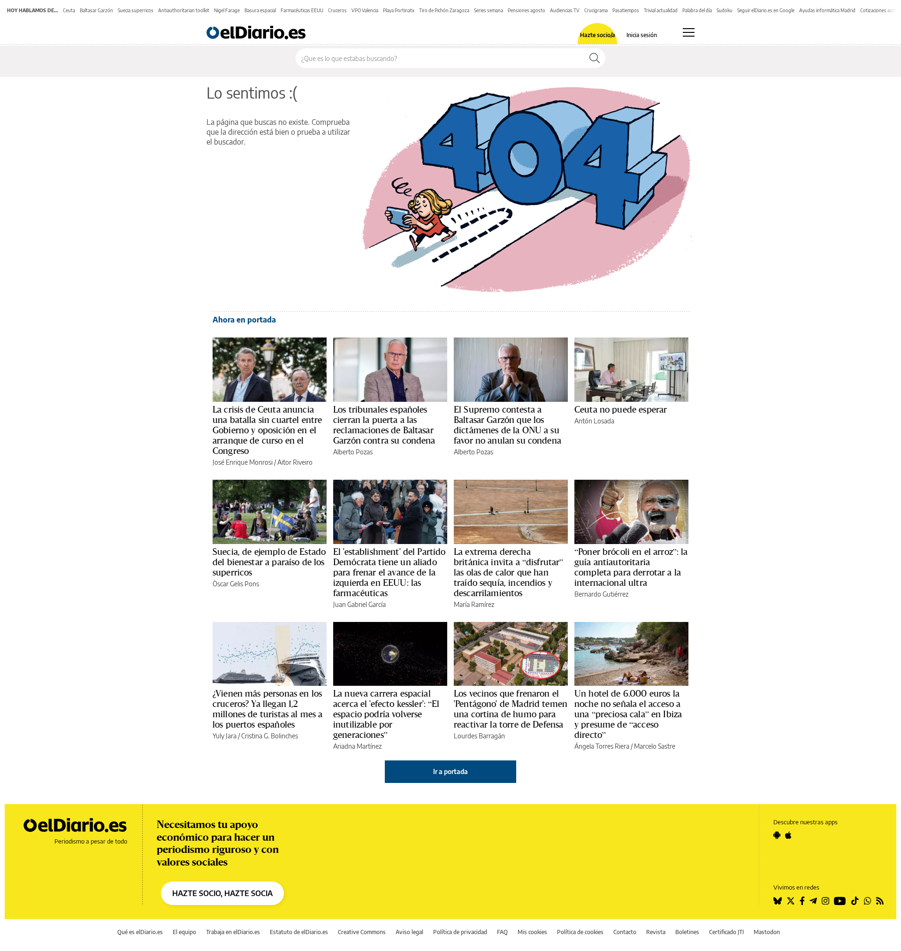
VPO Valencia (364, 10)
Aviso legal (409, 932)
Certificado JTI (726, 932)
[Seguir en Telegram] (813, 901)
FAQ (502, 932)
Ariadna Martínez (357, 746)
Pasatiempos (625, 10)
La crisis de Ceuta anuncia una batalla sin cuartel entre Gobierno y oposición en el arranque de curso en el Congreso (267, 430)
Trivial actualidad (661, 10)
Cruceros (337, 10)
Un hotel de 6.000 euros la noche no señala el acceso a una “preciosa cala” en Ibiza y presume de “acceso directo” (628, 714)
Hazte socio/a (597, 35)
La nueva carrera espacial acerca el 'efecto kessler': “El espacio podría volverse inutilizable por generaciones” (386, 714)
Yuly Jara (225, 736)
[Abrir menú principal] (689, 32)
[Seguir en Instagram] (825, 901)
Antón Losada (594, 421)
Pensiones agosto (526, 10)
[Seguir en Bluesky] (777, 901)
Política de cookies (580, 932)
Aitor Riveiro (295, 462)
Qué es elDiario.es (140, 932)
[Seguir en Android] (776, 835)
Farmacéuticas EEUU (302, 10)
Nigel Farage (227, 10)
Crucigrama (596, 10)
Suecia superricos (135, 10)
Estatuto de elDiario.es (299, 932)
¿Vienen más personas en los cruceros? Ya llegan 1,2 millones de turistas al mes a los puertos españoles (267, 709)
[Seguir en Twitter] (790, 901)
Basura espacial (260, 10)
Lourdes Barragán (479, 736)
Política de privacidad (460, 932)
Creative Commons (362, 932)
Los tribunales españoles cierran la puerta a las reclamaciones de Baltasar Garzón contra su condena (384, 425)
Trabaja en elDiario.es (233, 932)
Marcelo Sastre (654, 746)
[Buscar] (594, 58)
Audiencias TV (565, 10)
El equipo (184, 932)
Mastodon (767, 932)
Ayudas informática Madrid (827, 10)
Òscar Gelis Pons (236, 584)
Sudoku (725, 10)
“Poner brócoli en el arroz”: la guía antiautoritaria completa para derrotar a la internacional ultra (631, 567)
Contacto (624, 932)
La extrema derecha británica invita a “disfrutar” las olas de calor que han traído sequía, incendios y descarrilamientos (509, 572)
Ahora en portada (244, 319)
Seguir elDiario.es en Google (765, 10)
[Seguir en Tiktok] (855, 901)
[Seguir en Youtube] (840, 901)
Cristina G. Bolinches (269, 736)
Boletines (687, 932)
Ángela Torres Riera (601, 746)
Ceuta (69, 10)
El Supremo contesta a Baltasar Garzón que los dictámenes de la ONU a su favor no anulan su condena (507, 425)
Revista (655, 932)
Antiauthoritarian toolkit (183, 10)
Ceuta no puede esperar (620, 409)
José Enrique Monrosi (243, 462)
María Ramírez (474, 604)
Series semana (488, 10)
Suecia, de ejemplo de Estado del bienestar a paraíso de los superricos (269, 562)
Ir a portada (450, 771)
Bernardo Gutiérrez (601, 594)
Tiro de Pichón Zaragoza (444, 10)
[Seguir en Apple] (788, 835)
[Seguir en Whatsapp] (867, 901)
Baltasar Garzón (96, 10)
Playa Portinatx (398, 10)
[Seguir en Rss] (880, 901)
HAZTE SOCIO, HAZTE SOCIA (222, 893)
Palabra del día (697, 10)
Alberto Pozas (353, 452)
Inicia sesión (641, 35)
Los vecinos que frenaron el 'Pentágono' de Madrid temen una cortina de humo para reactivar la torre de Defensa (510, 709)
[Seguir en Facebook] (802, 901)
